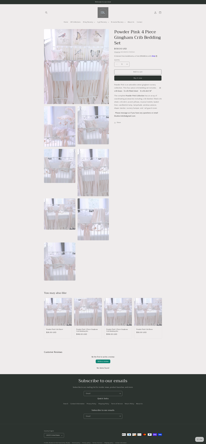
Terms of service (97, 442)
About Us (139, 404)
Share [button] (119, 122)
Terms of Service (117, 404)
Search (65, 404)
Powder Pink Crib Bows (144, 329)
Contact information (121, 442)
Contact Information (77, 404)
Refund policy (76, 442)
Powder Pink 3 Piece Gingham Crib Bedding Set (87, 330)
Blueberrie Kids (53, 443)
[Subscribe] (119, 393)
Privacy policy (86, 442)
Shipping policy (108, 442)
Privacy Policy (91, 404)
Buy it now (138, 78)
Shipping (117, 52)
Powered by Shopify (64, 443)
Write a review (103, 361)
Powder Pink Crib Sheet (54, 329)
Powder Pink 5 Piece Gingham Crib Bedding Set (117, 330)
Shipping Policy (103, 404)
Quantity (117, 60)
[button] (46, 12)
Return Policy (129, 404)
